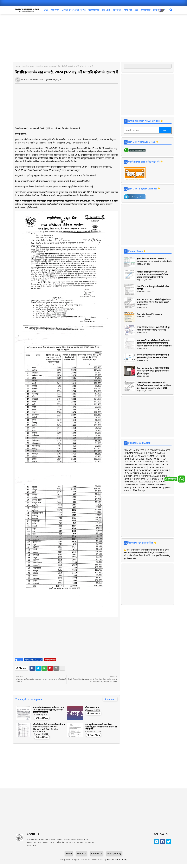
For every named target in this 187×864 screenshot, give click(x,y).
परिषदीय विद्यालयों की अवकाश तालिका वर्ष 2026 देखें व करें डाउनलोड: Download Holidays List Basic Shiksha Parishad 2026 (49, 727)
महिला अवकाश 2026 (92, 707)
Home (45, 9)
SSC (136, 9)
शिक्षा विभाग (55, 9)
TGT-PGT (117, 9)
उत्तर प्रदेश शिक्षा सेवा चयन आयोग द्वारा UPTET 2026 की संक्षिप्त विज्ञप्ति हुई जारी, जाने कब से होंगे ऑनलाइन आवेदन (49, 709)
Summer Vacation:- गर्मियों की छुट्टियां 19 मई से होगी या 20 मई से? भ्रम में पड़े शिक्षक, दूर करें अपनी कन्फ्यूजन (154, 302)
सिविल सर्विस (145, 9)
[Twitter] (38, 668)
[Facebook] (32, 668)
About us (81, 853)
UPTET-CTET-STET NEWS (74, 9)
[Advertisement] (93, 37)
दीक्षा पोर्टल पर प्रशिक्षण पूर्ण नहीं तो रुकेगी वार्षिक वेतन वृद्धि (153, 287)
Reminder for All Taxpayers (149, 314)
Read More (43, 718)
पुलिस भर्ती (128, 9)
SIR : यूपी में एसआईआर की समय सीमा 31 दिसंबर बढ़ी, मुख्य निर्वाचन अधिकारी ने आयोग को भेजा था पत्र (101, 726)
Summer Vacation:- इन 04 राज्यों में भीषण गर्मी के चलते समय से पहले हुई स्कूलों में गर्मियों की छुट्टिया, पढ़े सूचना (153, 371)
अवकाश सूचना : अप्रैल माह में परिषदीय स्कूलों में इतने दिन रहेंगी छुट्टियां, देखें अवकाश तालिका (153, 356)
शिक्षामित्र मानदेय (28, 66)
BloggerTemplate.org (117, 859)
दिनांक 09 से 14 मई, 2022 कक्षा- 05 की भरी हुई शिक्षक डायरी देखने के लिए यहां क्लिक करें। (153, 328)
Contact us (96, 853)
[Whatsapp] (44, 668)
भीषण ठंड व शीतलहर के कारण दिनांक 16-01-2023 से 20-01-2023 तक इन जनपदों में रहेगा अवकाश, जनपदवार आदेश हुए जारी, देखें (152, 274)
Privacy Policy (114, 853)
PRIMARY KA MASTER (33, 660)
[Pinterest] (50, 668)
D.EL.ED (106, 9)
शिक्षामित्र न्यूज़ (94, 9)
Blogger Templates (81, 859)
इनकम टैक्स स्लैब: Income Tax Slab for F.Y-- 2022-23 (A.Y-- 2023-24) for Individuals (154, 260)
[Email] (56, 668)
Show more (110, 699)
